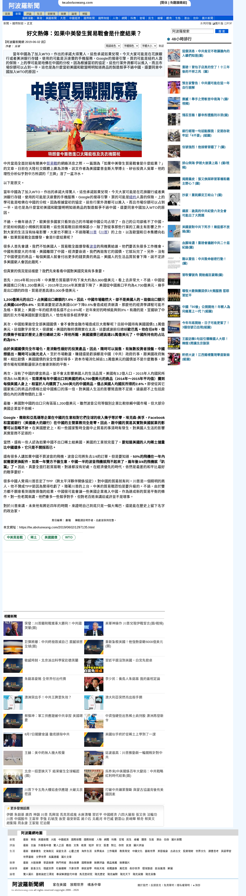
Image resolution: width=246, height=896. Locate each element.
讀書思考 (213, 851)
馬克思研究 (85, 874)
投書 (106, 845)
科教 (133, 18)
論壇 (74, 13)
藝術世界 (150, 851)
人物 (115, 18)
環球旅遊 (147, 868)
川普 (93, 232)
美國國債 (51, 537)
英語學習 (226, 851)
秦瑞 (69, 520)
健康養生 (36, 851)
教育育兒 (125, 851)
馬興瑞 (54, 814)
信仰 (196, 18)
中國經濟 (74, 18)
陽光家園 (138, 874)
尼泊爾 (45, 823)
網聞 (124, 18)
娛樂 (63, 13)
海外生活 (86, 851)
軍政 (39, 18)
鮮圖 (170, 868)
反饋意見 (156, 885)
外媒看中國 (44, 845)
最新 (27, 18)
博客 (84, 13)
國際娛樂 (86, 862)
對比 (113, 845)
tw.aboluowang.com (77, 2)
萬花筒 (123, 868)
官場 (142, 18)
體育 (169, 18)
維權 (160, 18)
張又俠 (141, 814)
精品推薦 (112, 862)
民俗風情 (160, 868)
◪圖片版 (217, 23)
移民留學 (86, 868)
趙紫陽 (12, 823)
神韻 (36, 814)
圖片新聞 (176, 839)
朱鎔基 (19, 814)
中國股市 (21, 819)
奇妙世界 (135, 868)
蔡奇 (140, 819)
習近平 (97, 814)
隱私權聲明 (183, 885)
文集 (76, 845)
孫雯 (62, 819)
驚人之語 (58, 845)
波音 (93, 246)
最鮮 (25, 868)
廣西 (28, 814)
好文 (98, 845)
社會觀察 (61, 868)
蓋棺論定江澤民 (45, 874)
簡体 (164, 2)
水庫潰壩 (84, 814)
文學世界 (41, 856)
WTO (69, 537)
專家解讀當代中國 (66, 874)
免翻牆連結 (178, 2)
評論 (29, 13)
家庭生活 (61, 851)
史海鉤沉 (48, 851)
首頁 (7, 13)
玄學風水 (99, 851)
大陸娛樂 (36, 862)
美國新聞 (51, 18)
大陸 (63, 18)
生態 (178, 18)
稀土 (34, 537)
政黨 (83, 845)
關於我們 (143, 885)
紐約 (132, 197)
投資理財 (188, 851)
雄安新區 (73, 819)
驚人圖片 (28, 874)
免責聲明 (169, 885)
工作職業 (112, 851)
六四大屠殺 (126, 814)
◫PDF (228, 23)
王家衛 (34, 823)
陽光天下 (125, 874)
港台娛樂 (74, 862)
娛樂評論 (99, 862)
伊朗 (10, 814)
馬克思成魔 (68, 814)
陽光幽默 (112, 874)
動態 (68, 845)
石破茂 (53, 819)
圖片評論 (139, 845)
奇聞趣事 (112, 868)
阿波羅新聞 (24, 5)
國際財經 (103, 18)
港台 (187, 18)
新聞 (18, 13)
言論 (33, 845)
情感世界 (48, 868)
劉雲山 (120, 819)
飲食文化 (36, 868)
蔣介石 (86, 819)
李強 (43, 819)
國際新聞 (89, 18)
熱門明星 (61, 862)
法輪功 (152, 814)
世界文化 (201, 851)
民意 (128, 845)
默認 (161, 45)
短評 (91, 845)
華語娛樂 (48, 862)
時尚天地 (99, 868)
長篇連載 (54, 856)
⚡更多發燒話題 (18, 808)
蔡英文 (150, 819)
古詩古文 (175, 851)
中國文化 (137, 851)
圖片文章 (66, 856)
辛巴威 (108, 819)
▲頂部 (196, 885)
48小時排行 (182, 39)
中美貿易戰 (15, 537)
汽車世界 (74, 868)
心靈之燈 (74, 851)
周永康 (23, 823)
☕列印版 (206, 23)
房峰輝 (131, 819)
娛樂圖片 (125, 862)
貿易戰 (52, 163)
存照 (121, 845)
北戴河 (97, 819)
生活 (39, 13)
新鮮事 (52, 13)
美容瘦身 (163, 851)
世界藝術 (28, 856)
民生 (151, 18)
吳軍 (17, 46)
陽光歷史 (100, 874)
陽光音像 (150, 874)
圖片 (207, 18)
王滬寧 (34, 819)
